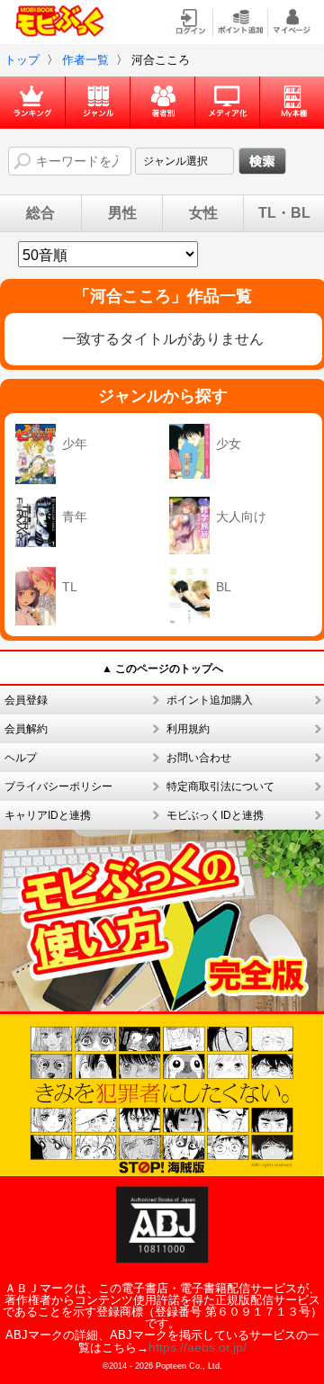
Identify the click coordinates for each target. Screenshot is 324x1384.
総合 (40, 213)
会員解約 (26, 729)
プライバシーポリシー (58, 786)
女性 (203, 213)
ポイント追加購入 (209, 700)
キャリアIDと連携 (47, 815)
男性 (122, 213)
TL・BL (284, 213)
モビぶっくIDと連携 (215, 815)
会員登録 (26, 700)
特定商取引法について (220, 786)
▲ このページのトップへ (162, 668)
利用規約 (188, 729)
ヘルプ (20, 757)
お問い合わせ (198, 757)
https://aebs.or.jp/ (197, 1347)
